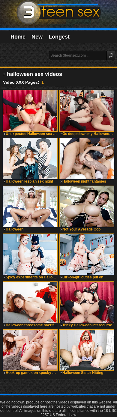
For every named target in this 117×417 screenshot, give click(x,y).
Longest (59, 37)
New (37, 37)
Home (18, 37)
